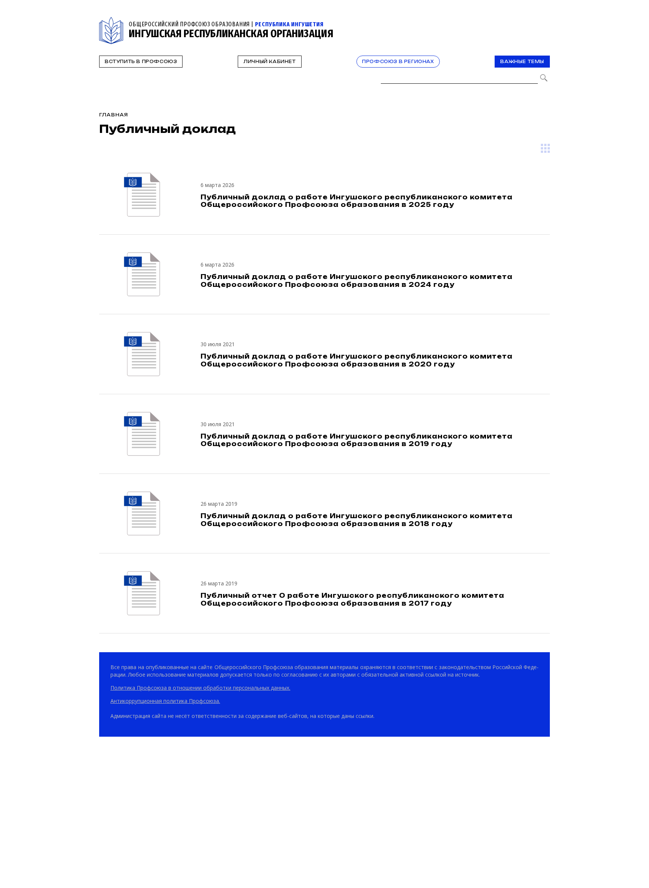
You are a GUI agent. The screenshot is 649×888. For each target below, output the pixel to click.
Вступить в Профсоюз (141, 61)
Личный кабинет (269, 61)
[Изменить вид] (545, 148)
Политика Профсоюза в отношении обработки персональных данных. (200, 687)
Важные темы (522, 61)
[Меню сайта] (543, 21)
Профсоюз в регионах (398, 61)
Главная (113, 115)
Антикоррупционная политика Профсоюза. (165, 700)
